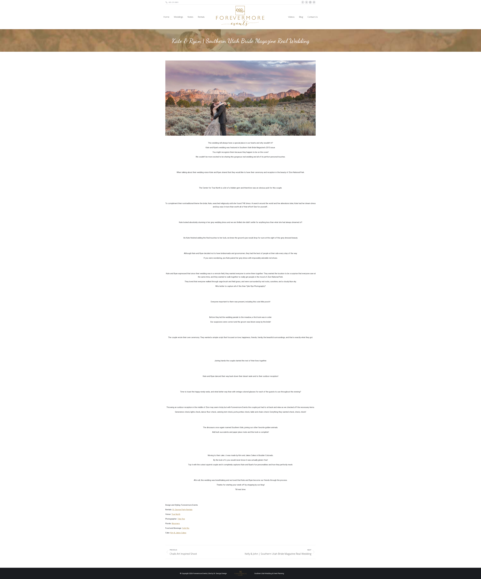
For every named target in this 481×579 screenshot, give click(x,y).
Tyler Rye (181, 519)
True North (175, 514)
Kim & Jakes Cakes (178, 533)
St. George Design (220, 573)
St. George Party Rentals (182, 509)
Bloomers (176, 523)
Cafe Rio (185, 528)
